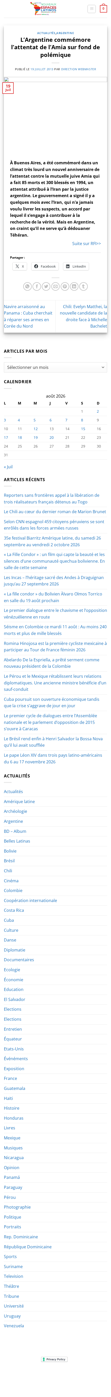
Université (14, 1306)
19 (36, 437)
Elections (12, 1009)
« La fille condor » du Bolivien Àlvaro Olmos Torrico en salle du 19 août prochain (53, 597)
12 (36, 428)
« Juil (8, 467)
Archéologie (15, 811)
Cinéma (11, 881)
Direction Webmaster (78, 69)
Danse (10, 940)
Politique (12, 1217)
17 (6, 437)
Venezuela (14, 1326)
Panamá (12, 1177)
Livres (9, 1128)
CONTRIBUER (88, 1378)
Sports (10, 1256)
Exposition (14, 1068)
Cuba (9, 920)
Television (13, 1276)
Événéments (16, 1058)
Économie (13, 980)
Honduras (13, 1118)
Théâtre (11, 1286)
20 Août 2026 (56, 1382)
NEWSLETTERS (57, 1375)
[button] (92, 9)
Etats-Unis (14, 1049)
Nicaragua (14, 1157)
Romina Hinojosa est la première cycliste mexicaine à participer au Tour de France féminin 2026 (55, 647)
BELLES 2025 (22, 1378)
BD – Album (15, 831)
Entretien (13, 1029)
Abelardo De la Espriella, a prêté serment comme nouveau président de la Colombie (51, 663)
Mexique (12, 1138)
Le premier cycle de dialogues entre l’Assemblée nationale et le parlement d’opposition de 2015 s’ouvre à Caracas (50, 722)
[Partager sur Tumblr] (83, 286)
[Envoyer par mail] (55, 286)
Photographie (17, 1207)
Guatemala (14, 1088)
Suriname (13, 1266)
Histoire (11, 1108)
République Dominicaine (28, 1247)
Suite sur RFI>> (86, 243)
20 (52, 437)
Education (13, 989)
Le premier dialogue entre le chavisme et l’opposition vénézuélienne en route (55, 614)
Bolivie (10, 851)
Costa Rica (14, 910)
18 (20, 437)
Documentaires (19, 960)
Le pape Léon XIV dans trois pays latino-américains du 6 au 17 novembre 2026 (53, 758)
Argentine (65, 33)
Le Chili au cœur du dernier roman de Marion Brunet (55, 511)
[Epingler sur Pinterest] (65, 286)
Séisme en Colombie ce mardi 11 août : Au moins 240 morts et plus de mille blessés (55, 630)
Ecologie (12, 970)
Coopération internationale (30, 900)
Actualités (46, 33)
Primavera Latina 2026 (55, 1378)
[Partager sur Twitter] (46, 286)
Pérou (10, 1197)
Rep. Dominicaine (21, 1237)
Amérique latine (19, 801)
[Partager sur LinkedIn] (74, 286)
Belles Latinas (17, 841)
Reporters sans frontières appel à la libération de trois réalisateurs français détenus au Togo (51, 498)
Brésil (9, 861)
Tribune (11, 1296)
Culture (11, 930)
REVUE (37, 1375)
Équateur (13, 1039)
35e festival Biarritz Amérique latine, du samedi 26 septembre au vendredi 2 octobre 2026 (52, 541)
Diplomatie (14, 950)
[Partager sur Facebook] (37, 286)
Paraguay (13, 1187)
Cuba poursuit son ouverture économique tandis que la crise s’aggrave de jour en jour (51, 702)
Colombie (13, 890)
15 (83, 428)
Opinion (11, 1167)
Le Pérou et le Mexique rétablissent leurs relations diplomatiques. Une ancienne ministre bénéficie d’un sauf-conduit (55, 682)
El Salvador (14, 999)
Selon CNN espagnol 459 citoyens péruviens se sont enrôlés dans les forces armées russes (54, 525)
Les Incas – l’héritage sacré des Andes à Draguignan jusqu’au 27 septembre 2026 (54, 581)
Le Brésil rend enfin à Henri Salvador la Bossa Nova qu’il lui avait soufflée (53, 742)
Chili (8, 871)
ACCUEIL (21, 1375)
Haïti (8, 1098)
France (10, 1078)
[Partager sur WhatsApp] (27, 286)
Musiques (13, 1148)
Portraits (12, 1227)
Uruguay (12, 1316)
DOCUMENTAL (83, 1375)
